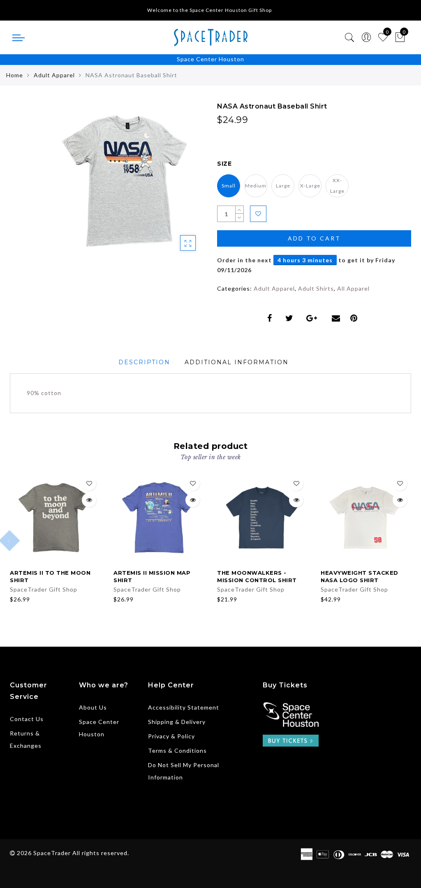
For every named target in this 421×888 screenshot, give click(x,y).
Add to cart (314, 238)
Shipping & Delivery (177, 721)
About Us (93, 707)
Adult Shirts (316, 288)
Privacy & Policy (171, 736)
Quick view (89, 500)
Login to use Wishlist (258, 214)
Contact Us (27, 718)
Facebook (271, 318)
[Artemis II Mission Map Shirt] (158, 517)
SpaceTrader (52, 852)
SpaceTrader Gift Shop (43, 589)
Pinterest (355, 318)
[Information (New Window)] (291, 713)
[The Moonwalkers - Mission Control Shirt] (262, 517)
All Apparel (353, 288)
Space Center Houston (210, 59)
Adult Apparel (54, 75)
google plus (314, 318)
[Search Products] (349, 38)
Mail (337, 318)
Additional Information (237, 362)
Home (14, 75)
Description (144, 362)
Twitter (290, 318)
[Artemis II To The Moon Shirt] (55, 517)
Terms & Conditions (177, 750)
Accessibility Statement (183, 707)
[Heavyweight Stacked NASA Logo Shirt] (366, 517)
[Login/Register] (366, 38)
